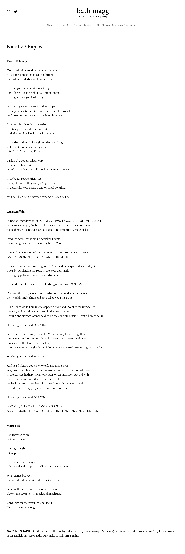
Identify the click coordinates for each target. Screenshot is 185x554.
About (50, 25)
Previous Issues (82, 25)
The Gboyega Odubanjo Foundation (116, 25)
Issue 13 (64, 25)
